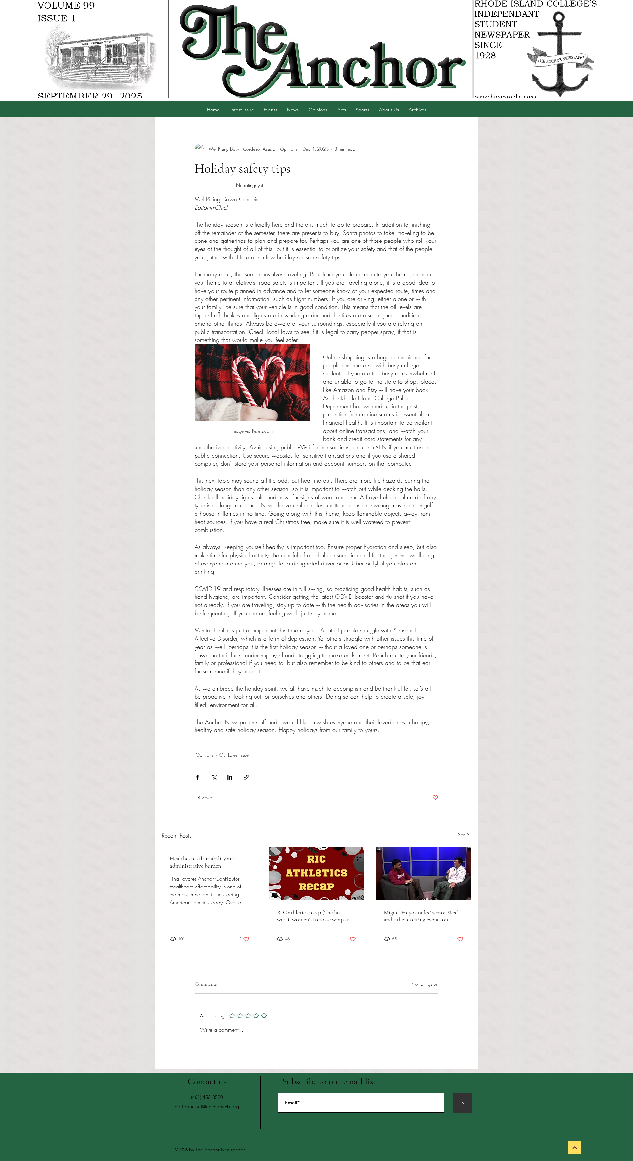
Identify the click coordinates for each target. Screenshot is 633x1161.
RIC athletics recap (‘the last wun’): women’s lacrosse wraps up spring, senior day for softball (315, 916)
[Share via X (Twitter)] (214, 777)
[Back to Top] (574, 1147)
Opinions (204, 755)
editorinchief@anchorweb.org (207, 1106)
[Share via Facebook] (198, 777)
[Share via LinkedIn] (230, 777)
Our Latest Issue (234, 755)
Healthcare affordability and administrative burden (203, 862)
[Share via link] (246, 777)
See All (464, 834)
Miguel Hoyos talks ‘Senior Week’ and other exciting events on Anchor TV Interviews (422, 916)
